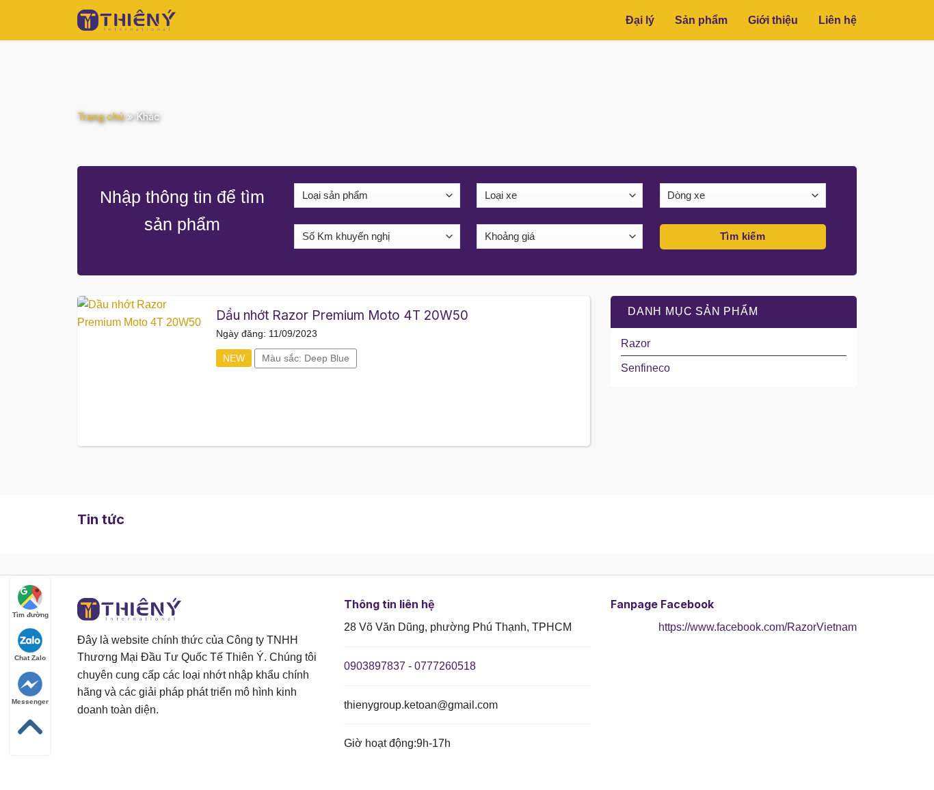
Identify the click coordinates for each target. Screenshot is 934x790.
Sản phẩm (701, 20)
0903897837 (374, 666)
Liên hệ (837, 20)
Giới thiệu (773, 20)
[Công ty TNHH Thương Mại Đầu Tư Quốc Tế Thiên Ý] (135, 20)
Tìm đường (30, 614)
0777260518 (445, 666)
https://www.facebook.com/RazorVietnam (757, 627)
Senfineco (645, 368)
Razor (635, 343)
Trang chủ (100, 116)
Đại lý (640, 20)
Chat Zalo (30, 658)
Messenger (30, 701)
